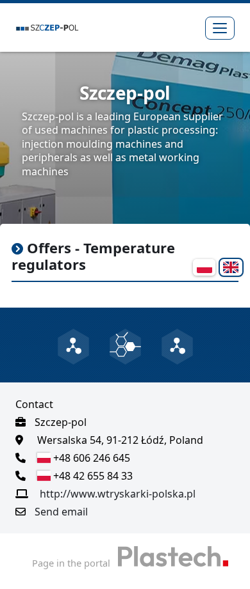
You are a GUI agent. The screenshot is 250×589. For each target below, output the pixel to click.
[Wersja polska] (204, 267)
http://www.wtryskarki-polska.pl (118, 494)
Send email (61, 512)
